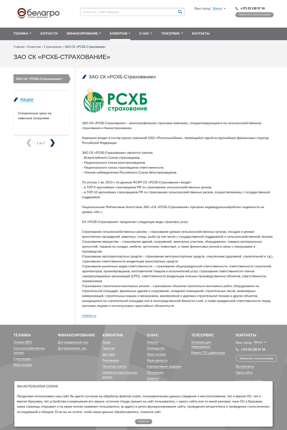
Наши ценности (157, 360)
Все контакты (245, 366)
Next (44, 143)
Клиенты (153, 378)
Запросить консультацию (254, 14)
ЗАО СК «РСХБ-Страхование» (39, 79)
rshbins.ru (89, 315)
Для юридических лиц (73, 342)
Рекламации (110, 360)
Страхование (52, 46)
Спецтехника (22, 358)
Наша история (156, 354)
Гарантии (108, 348)
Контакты (246, 335)
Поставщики (155, 372)
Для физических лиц (72, 348)
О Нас (153, 335)
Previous (34, 143)
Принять (143, 421)
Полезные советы (114, 366)
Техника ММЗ (22, 342)
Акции (26, 99)
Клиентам (34, 46)
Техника (22, 335)
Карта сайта (244, 372)
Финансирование (76, 335)
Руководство (155, 348)
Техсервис (202, 335)
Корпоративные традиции (164, 366)
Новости (152, 342)
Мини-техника (22, 364)
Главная (18, 46)
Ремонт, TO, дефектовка (208, 352)
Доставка (108, 354)
